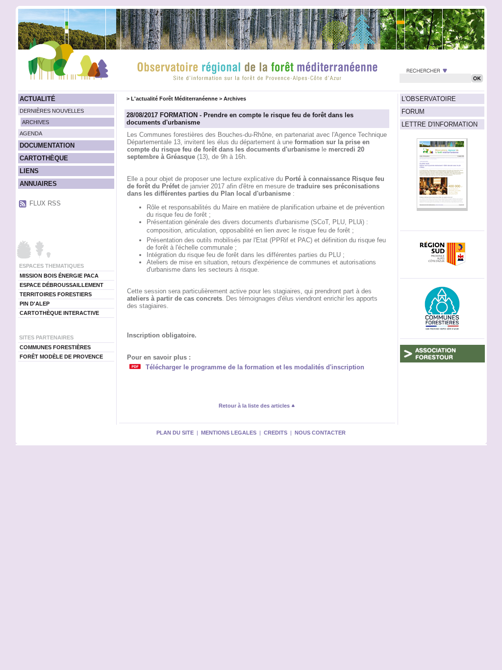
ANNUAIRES (38, 183)
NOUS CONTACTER (320, 433)
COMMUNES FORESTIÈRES (55, 347)
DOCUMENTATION (47, 145)
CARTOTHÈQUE (44, 158)
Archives (235, 99)
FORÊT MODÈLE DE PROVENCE (61, 357)
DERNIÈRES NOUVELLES (52, 111)
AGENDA (31, 133)
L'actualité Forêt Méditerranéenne (174, 99)
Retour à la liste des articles (255, 406)
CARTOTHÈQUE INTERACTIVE (59, 313)
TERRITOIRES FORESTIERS (56, 294)
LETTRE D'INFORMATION (439, 124)
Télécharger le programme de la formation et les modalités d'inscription (255, 367)
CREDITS (275, 433)
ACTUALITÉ (37, 99)
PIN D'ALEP (35, 304)
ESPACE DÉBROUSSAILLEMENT (61, 285)
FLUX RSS (45, 203)
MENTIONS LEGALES (228, 433)
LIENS (29, 171)
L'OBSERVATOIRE (429, 99)
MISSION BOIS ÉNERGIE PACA (59, 276)
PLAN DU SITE (175, 433)
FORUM (413, 111)
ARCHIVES (35, 122)
